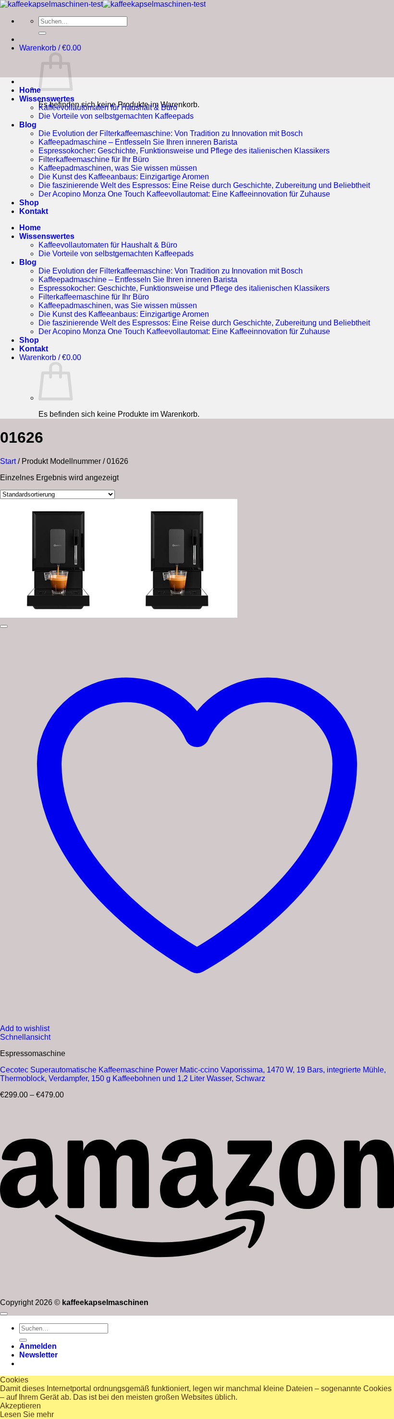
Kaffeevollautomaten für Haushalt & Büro (107, 107)
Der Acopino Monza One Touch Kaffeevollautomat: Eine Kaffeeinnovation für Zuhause (184, 194)
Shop (29, 203)
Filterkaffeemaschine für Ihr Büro (93, 159)
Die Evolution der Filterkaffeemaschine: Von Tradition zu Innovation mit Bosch (170, 133)
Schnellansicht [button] (25, 1037)
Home (30, 90)
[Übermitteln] (42, 33)
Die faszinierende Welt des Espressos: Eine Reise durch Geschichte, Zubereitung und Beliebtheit (204, 185)
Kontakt (33, 211)
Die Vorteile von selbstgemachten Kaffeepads (116, 116)
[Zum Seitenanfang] (4, 1313)
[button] (50, 48)
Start (8, 461)
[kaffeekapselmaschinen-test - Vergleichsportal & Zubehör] (103, 4)
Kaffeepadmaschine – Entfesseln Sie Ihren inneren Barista (137, 142)
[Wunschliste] (4, 626)
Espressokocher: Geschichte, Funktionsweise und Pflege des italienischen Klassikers (184, 151)
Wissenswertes (46, 99)
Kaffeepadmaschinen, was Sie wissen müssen (117, 168)
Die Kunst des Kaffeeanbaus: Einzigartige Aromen (123, 177)
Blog (28, 125)
